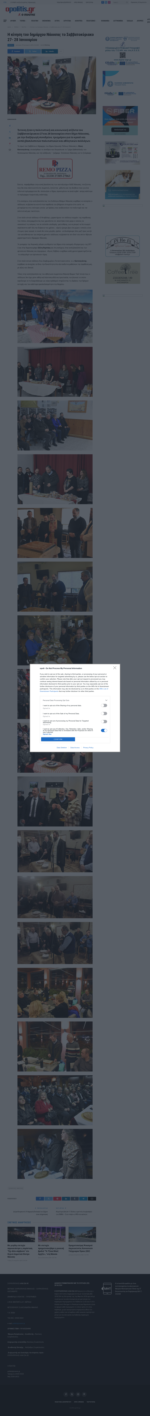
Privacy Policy (88, 748)
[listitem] (75, 700)
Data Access (75, 748)
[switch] (104, 705)
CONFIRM (58, 739)
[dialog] (75, 708)
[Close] (115, 668)
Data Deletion (62, 748)
